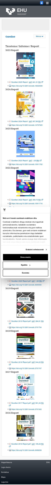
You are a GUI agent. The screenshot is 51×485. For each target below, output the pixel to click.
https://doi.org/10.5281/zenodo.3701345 (26, 409)
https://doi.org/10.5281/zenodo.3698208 (26, 450)
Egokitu (24, 265)
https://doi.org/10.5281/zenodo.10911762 (26, 164)
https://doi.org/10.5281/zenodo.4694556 (26, 285)
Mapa (3, 477)
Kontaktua (5, 472)
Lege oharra (5, 467)
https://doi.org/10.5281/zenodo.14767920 (26, 125)
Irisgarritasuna (6, 462)
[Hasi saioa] (41, 2)
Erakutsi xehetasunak (35, 249)
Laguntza (4, 482)
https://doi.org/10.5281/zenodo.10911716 (26, 203)
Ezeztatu (25, 273)
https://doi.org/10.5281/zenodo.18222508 (26, 86)
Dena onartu (25, 257)
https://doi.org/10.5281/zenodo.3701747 (26, 368)
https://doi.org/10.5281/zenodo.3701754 (26, 327)
